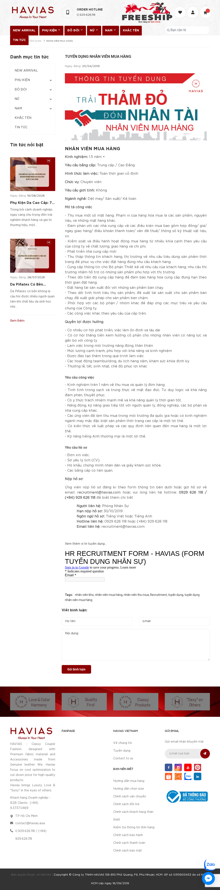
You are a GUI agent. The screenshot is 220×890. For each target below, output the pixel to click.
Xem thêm (17, 320)
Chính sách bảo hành (128, 835)
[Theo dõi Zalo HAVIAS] (188, 776)
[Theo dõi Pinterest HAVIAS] (197, 767)
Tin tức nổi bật (26, 145)
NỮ (92, 30)
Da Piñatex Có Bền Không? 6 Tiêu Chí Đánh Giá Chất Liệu (31, 285)
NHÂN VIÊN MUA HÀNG (92, 149)
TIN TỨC (19, 40)
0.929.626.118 (86, 15)
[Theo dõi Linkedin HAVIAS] (197, 776)
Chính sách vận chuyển (129, 796)
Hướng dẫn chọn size (128, 789)
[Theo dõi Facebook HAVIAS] (168, 767)
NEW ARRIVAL (24, 30)
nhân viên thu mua (136, 594)
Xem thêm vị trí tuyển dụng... (86, 544)
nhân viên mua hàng (108, 594)
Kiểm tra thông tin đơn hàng (133, 827)
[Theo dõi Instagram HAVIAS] (178, 767)
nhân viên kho (84, 594)
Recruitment (158, 594)
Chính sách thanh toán (129, 843)
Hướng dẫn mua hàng (128, 781)
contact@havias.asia (30, 823)
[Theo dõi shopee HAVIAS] (168, 776)
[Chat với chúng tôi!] (208, 878)
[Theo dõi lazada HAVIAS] (178, 776)
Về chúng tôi (122, 743)
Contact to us (123, 758)
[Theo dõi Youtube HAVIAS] (188, 767)
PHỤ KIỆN (50, 30)
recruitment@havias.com (99, 492)
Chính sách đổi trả (126, 804)
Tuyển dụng (121, 750)
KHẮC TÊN (131, 30)
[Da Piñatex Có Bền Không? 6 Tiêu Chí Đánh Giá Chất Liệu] (32, 256)
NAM (109, 30)
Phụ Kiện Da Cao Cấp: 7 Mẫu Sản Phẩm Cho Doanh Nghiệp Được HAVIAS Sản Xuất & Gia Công (31, 203)
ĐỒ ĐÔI (73, 30)
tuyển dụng (175, 594)
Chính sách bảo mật (127, 850)
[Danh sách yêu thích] (180, 8)
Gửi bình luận (76, 669)
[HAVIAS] (31, 733)
